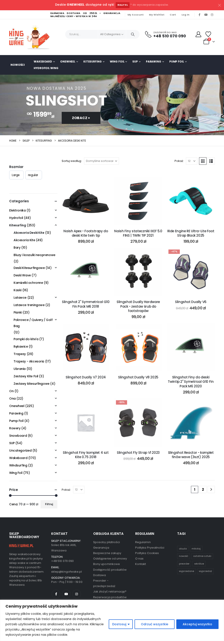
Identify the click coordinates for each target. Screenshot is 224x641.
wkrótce (199, 563)
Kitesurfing (92, 61)
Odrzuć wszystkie (154, 624)
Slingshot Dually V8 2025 (138, 377)
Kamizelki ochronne (28, 283)
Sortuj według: (72, 161)
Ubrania (20, 369)
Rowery (14, 428)
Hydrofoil (16, 218)
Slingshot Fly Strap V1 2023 (138, 452)
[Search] (133, 34)
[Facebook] (199, 15)
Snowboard (18, 435)
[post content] (86, 201)
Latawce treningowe (29, 305)
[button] (202, 161)
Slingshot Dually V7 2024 (86, 377)
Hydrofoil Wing (46, 68)
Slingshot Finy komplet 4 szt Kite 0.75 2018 (86, 454)
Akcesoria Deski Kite (29, 232)
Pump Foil (176, 61)
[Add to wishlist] (103, 183)
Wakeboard (43, 61)
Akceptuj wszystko (197, 624)
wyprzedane (186, 571)
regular (33, 175)
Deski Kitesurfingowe (29, 268)
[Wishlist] (208, 34)
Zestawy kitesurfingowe (31, 383)
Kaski (17, 290)
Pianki (18, 312)
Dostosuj (119, 624)
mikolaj (196, 548)
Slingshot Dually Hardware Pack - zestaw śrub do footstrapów (138, 306)
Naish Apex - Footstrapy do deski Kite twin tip (85, 233)
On (11, 391)
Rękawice (21, 346)
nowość (183, 556)
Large (16, 175)
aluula (183, 548)
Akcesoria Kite (24, 240)
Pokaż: (179, 161)
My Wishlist (156, 14)
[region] (112, 620)
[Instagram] (212, 15)
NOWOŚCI (17, 65)
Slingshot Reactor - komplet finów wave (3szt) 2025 (191, 454)
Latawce (20, 297)
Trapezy (20, 354)
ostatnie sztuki (202, 556)
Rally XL (122, 5)
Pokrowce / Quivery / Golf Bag (33, 323)
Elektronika (17, 210)
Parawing (153, 61)
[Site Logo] (31, 37)
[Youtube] (206, 15)
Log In (186, 14)
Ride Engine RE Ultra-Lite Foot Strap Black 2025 (190, 233)
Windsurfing (18, 465)
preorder (184, 563)
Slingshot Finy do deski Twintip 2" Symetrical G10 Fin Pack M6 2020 (191, 381)
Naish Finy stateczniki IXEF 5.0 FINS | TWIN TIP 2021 (138, 233)
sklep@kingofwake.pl (66, 572)
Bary (17, 247)
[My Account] (198, 34)
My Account (136, 14)
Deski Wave (22, 275)
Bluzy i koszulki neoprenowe (34, 255)
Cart (173, 14)
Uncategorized (20, 450)
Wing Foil (117, 61)
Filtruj (49, 504)
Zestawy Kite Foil (26, 376)
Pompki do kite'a (26, 339)
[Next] (211, 489)
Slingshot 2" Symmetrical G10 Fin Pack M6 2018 (86, 304)
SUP (135, 61)
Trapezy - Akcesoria (29, 361)
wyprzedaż (205, 571)
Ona (12, 398)
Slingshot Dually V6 (190, 302)
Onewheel (67, 61)
